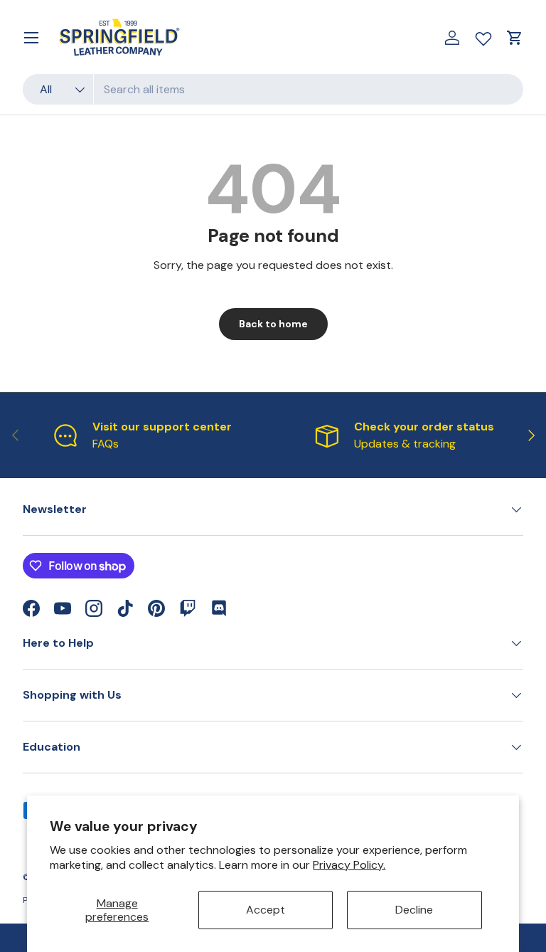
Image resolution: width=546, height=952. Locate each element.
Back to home (273, 323)
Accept (265, 909)
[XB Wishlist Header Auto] (483, 35)
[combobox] (273, 89)
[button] (514, 37)
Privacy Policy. (349, 864)
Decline (414, 909)
